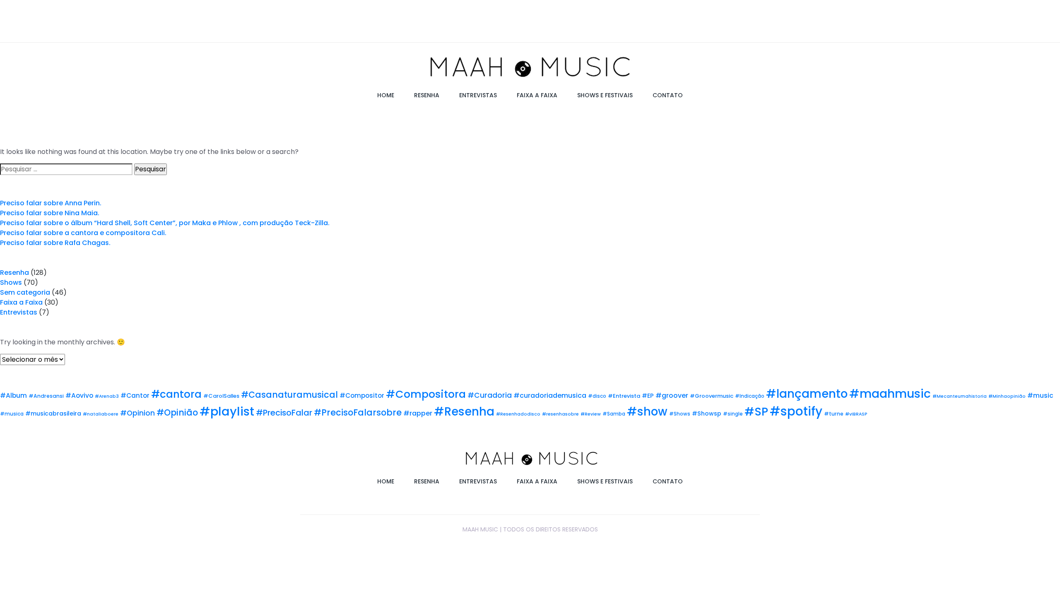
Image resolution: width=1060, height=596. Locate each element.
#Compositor (362, 395)
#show (647, 412)
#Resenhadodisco (518, 414)
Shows (11, 282)
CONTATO (668, 95)
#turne (833, 413)
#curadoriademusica (549, 395)
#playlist (227, 411)
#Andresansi (46, 395)
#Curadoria (489, 395)
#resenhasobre (560, 414)
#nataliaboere (100, 414)
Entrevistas (18, 312)
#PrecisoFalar (284, 412)
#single (733, 414)
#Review (591, 414)
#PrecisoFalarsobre (358, 412)
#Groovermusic (711, 396)
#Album (13, 395)
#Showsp (706, 413)
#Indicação (749, 396)
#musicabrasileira (53, 413)
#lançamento (807, 394)
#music (1040, 395)
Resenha (14, 272)
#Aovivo (79, 395)
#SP (756, 412)
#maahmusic (890, 393)
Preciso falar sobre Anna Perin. (50, 203)
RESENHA (426, 95)
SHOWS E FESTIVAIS (605, 95)
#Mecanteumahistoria (959, 396)
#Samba (613, 414)
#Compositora (426, 394)
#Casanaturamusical (289, 395)
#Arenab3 (107, 396)
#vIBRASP (856, 414)
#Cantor (134, 395)
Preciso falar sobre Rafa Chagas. (55, 243)
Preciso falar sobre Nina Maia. (49, 213)
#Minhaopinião (1007, 396)
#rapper (417, 413)
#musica (12, 414)
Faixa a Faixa (21, 302)
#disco (597, 396)
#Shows (679, 414)
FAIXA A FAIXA (537, 95)
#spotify (796, 411)
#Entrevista (624, 396)
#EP (648, 396)
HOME (385, 95)
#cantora (176, 394)
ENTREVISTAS (478, 95)
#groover (671, 395)
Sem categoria (25, 292)
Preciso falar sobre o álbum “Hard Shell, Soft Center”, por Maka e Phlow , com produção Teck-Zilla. (165, 223)
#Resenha (464, 412)
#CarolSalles (221, 396)
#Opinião (177, 412)
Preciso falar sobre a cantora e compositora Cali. (83, 233)
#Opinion (137, 413)
